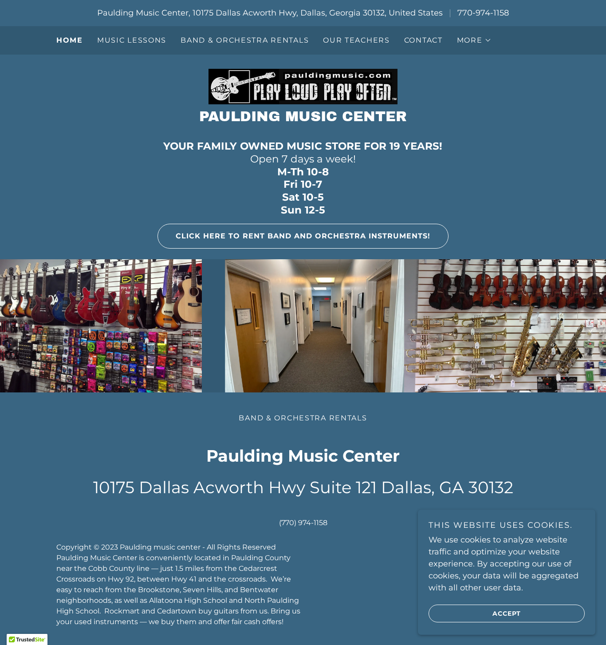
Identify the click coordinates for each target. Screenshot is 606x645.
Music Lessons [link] (131, 40)
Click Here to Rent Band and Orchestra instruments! (303, 236)
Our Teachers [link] (356, 40)
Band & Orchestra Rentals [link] (245, 40)
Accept (506, 613)
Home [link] (69, 40)
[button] (474, 40)
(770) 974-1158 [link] (303, 522)
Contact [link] (423, 40)
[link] (303, 86)
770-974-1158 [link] (483, 13)
